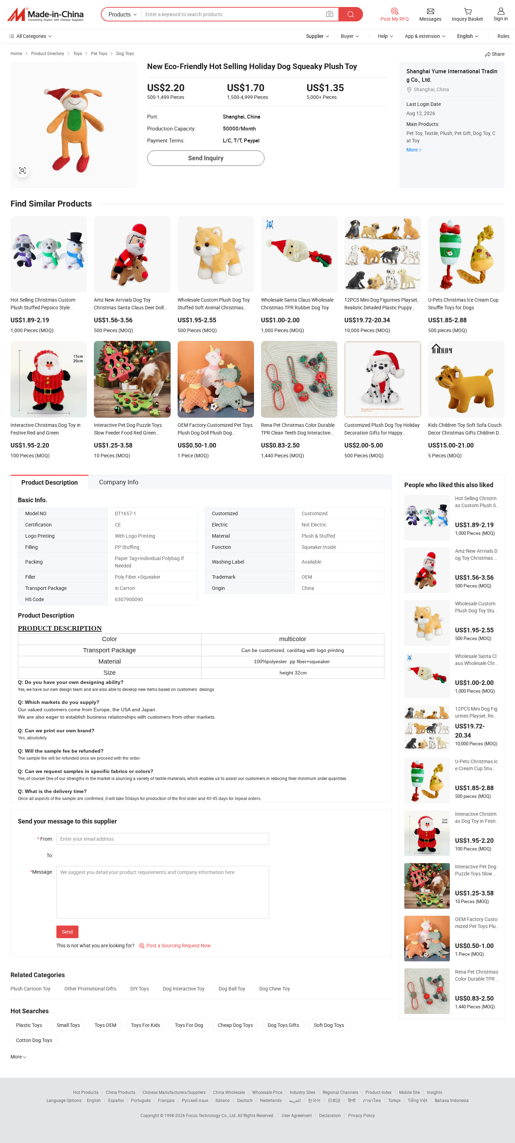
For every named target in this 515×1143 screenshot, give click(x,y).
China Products (120, 1092)
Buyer (347, 36)
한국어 (314, 1100)
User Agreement (297, 1115)
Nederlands (271, 1100)
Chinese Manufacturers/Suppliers (174, 1092)
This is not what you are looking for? (95, 945)
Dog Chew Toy (274, 988)
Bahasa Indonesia (452, 1100)
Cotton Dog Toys (34, 1040)
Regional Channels (340, 1092)
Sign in (501, 18)
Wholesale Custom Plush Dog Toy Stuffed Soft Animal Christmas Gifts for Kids (477, 607)
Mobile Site (409, 1092)
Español (116, 1100)
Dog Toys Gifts (283, 1025)
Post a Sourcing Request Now (175, 945)
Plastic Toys (29, 1025)
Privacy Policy (361, 1115)
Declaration (330, 1115)
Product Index (378, 1092)
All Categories (31, 36)
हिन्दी (352, 1100)
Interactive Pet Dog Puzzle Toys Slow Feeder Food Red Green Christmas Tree (477, 870)
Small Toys (68, 1025)
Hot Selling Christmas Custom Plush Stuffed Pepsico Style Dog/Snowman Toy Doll (476, 502)
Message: (41, 871)
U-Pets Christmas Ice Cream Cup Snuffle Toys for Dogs (477, 765)
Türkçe (394, 1100)
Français (166, 1100)
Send (67, 931)
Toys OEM (105, 1025)
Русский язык (195, 1100)
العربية (295, 1100)
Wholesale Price (267, 1092)
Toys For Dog (189, 1025)
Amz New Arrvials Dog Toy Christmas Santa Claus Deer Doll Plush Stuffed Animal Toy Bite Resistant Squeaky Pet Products (477, 554)
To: (50, 855)
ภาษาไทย (372, 1100)
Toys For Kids (145, 1025)
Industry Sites (302, 1092)
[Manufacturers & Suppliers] (45, 14)
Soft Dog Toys (329, 1025)
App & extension (422, 36)
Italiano (222, 1100)
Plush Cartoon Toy (30, 988)
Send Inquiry (206, 158)
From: (45, 838)
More (412, 149)
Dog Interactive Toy (184, 988)
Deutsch (245, 1100)
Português (141, 1100)
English (94, 1100)
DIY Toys (139, 988)
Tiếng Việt (417, 1100)
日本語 (334, 1100)
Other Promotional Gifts (90, 988)
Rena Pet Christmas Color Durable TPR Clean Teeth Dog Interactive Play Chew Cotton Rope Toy (477, 975)
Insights (434, 1092)
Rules (503, 36)
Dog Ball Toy (232, 988)
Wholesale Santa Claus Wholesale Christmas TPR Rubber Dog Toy (477, 660)
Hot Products (85, 1092)
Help (383, 36)
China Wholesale (229, 1092)
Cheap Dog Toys (235, 1025)
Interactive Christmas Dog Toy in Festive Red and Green (476, 818)
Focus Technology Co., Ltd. (212, 1115)
